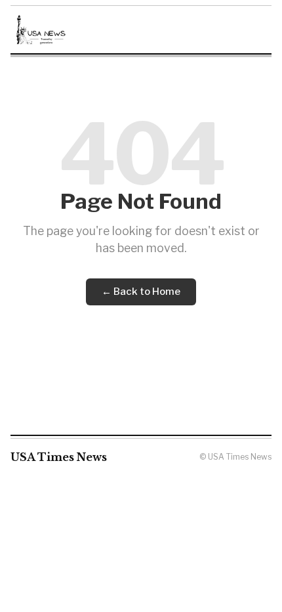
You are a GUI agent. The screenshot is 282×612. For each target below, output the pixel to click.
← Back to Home (141, 291)
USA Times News (58, 457)
